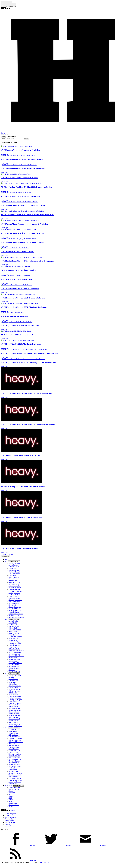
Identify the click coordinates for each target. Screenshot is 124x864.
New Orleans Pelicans (15, 652)
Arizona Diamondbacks (16, 675)
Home (6, 559)
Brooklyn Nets (13, 624)
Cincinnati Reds (13, 687)
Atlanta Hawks (13, 621)
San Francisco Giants (15, 715)
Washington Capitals (15, 782)
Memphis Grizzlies (14, 645)
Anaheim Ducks (14, 729)
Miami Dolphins (14, 596)
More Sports (8, 785)
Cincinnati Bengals (14, 572)
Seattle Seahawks (14, 612)
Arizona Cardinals (14, 563)
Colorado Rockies (14, 691)
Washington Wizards (15, 671)
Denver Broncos (14, 579)
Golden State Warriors (15, 637)
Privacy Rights (9, 826)
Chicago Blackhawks (15, 738)
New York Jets (13, 605)
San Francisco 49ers (15, 610)
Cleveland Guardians (15, 689)
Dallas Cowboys (14, 577)
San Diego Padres (14, 713)
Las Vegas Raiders (14, 594)
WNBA (11, 799)
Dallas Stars (12, 743)
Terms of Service (10, 822)
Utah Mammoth (13, 776)
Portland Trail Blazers (15, 663)
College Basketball (14, 787)
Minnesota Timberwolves (16, 650)
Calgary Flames (13, 735)
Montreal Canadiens (15, 754)
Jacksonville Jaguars (15, 587)
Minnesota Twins (14, 705)
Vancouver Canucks (15, 778)
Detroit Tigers (13, 693)
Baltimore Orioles (14, 680)
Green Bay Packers (14, 582)
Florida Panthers (14, 749)
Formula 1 (12, 792)
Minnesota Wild (13, 752)
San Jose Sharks (13, 768)
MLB (6, 673)
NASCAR (12, 796)
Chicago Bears (13, 575)
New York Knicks (14, 654)
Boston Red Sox (14, 682)
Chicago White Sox (15, 686)
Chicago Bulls (13, 628)
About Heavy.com (10, 814)
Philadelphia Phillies (15, 710)
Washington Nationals (15, 726)
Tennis (11, 806)
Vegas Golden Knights (15, 780)
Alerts (3, 136)
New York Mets (13, 706)
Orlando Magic (13, 657)
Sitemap (7, 824)
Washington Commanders (16, 617)
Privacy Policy (9, 821)
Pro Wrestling (13, 803)
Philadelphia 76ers (14, 659)
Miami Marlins (13, 701)
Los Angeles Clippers (15, 642)
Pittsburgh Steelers (14, 608)
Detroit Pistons (13, 635)
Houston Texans (14, 584)
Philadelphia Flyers (14, 764)
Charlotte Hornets (14, 626)
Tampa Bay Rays (14, 720)
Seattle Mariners (13, 717)
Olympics (11, 801)
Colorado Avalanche (15, 740)
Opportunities (9, 819)
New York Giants (14, 603)
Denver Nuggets (14, 633)
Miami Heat (12, 647)
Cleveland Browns (14, 574)
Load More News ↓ (7, 554)
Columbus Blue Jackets (16, 742)
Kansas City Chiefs (14, 589)
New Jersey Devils (14, 757)
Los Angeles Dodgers (15, 700)
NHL (6, 728)
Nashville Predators (14, 756)
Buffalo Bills (12, 568)
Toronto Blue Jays (14, 724)
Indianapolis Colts (14, 586)
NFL (6, 561)
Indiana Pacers (13, 640)
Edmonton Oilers (14, 747)
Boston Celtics (13, 623)
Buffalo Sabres (13, 733)
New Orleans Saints (15, 601)
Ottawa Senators (14, 763)
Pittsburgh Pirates (14, 712)
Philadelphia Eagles (15, 607)
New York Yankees (14, 708)
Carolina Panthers (14, 570)
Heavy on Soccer (14, 805)
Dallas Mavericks (14, 631)
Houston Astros (13, 694)
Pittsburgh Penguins (15, 766)
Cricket (11, 791)
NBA (6, 619)
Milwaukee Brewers (15, 703)
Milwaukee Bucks (14, 649)
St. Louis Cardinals (14, 719)
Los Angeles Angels (15, 698)
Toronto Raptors (14, 668)
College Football (14, 789)
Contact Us (8, 815)
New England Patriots (15, 600)
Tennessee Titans (14, 615)
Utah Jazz (12, 670)
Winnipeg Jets (13, 783)
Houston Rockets (14, 638)
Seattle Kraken (13, 770)
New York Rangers (14, 761)
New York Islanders (15, 759)
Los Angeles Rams (14, 593)
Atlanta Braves (13, 679)
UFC (10, 798)
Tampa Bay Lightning (15, 773)
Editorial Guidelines (11, 817)
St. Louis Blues (13, 771)
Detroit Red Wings (14, 745)
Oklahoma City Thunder (16, 656)
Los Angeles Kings (14, 750)
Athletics (11, 677)
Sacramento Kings (14, 664)
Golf (10, 794)
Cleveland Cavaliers (15, 630)
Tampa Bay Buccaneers (16, 614)
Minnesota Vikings (14, 598)
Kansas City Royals (15, 696)
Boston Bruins (13, 731)
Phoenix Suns (13, 661)
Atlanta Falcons (13, 565)
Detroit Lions (13, 580)
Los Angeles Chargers (15, 591)
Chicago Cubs (13, 684)
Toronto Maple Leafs (15, 775)
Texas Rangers (13, 722)
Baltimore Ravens (14, 567)
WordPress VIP (44, 862)
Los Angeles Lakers (15, 643)
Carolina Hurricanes (15, 736)
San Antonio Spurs (14, 666)
